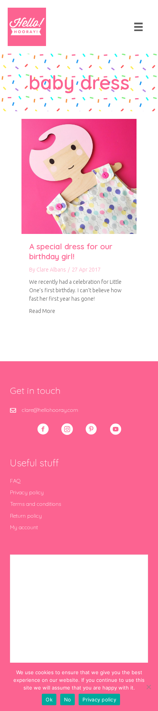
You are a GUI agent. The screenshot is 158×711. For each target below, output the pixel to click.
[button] (42, 429)
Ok (49, 699)
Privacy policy (27, 492)
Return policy (26, 515)
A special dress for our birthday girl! (70, 251)
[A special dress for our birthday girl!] (79, 176)
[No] (148, 687)
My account (24, 527)
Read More (42, 311)
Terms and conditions (35, 503)
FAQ (15, 480)
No (67, 699)
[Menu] (138, 26)
